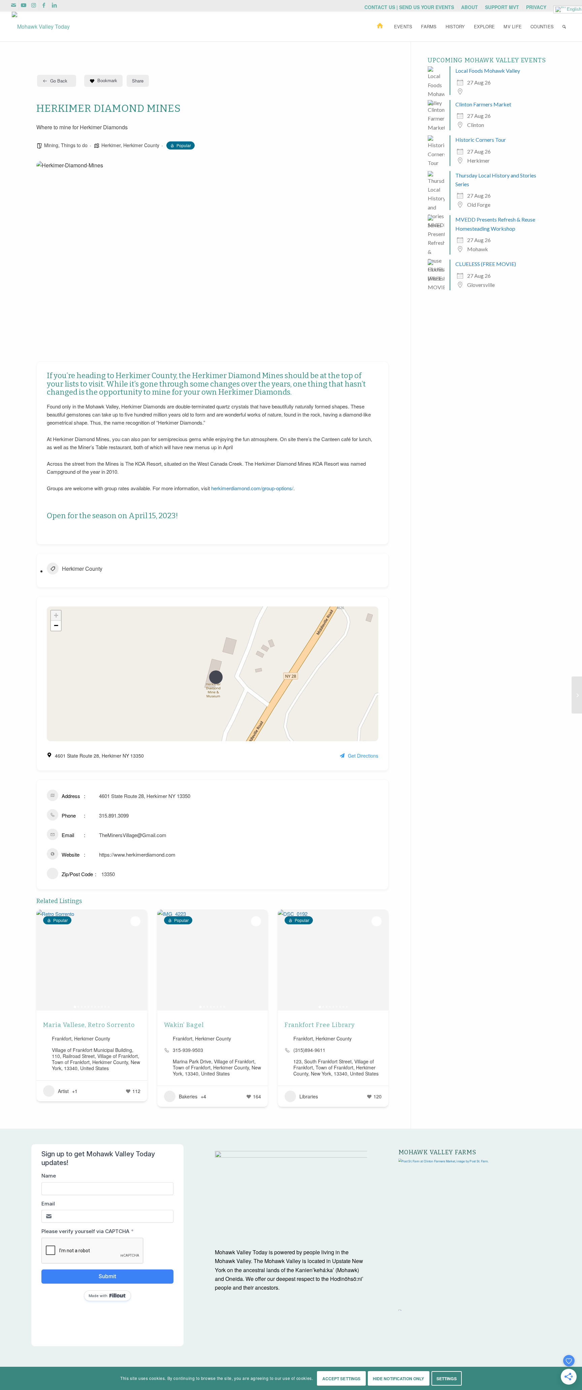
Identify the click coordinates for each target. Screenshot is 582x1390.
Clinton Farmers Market (483, 104)
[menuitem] (409, 7)
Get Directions (363, 755)
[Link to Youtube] (24, 5)
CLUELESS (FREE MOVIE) (485, 264)
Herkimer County (141, 145)
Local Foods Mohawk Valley (487, 70)
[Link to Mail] (14, 5)
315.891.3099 (114, 815)
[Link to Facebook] (44, 5)
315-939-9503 (188, 1050)
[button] (45, 960)
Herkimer (111, 145)
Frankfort (61, 1038)
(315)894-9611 (309, 1050)
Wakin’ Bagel (184, 1025)
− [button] (56, 625)
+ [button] (56, 615)
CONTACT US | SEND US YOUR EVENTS (409, 7)
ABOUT (469, 7)
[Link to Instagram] (34, 5)
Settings (447, 1379)
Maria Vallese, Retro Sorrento (89, 1025)
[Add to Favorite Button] (135, 921)
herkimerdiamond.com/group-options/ (252, 488)
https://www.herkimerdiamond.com (137, 854)
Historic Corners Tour (480, 139)
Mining (51, 145)
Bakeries (188, 1096)
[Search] (564, 26)
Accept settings (341, 1379)
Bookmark (107, 80)
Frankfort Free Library (320, 1025)
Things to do (74, 145)
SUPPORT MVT (502, 7)
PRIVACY (536, 7)
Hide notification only (398, 1379)
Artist (63, 1091)
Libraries (308, 1096)
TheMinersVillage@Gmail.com (132, 834)
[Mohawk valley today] (41, 26)
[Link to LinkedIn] (54, 5)
